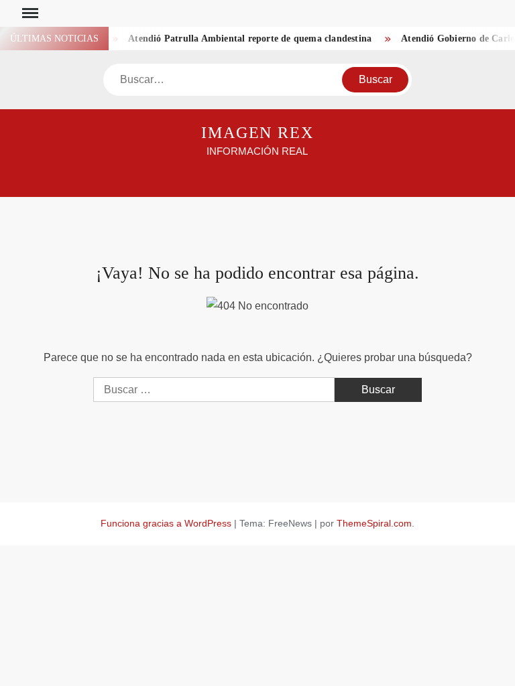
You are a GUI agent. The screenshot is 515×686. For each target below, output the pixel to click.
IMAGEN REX (257, 132)
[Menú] (28, 13)
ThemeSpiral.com (374, 523)
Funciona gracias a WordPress (166, 523)
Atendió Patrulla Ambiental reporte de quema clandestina (245, 38)
